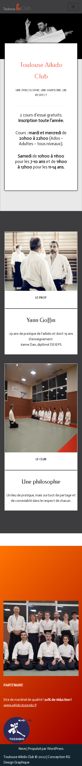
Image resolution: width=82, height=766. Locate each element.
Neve (22, 749)
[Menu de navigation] (73, 7)
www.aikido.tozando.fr (19, 705)
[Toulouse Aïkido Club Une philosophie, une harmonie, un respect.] (17, 6)
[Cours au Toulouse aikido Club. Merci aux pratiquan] (41, 638)
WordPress (55, 749)
